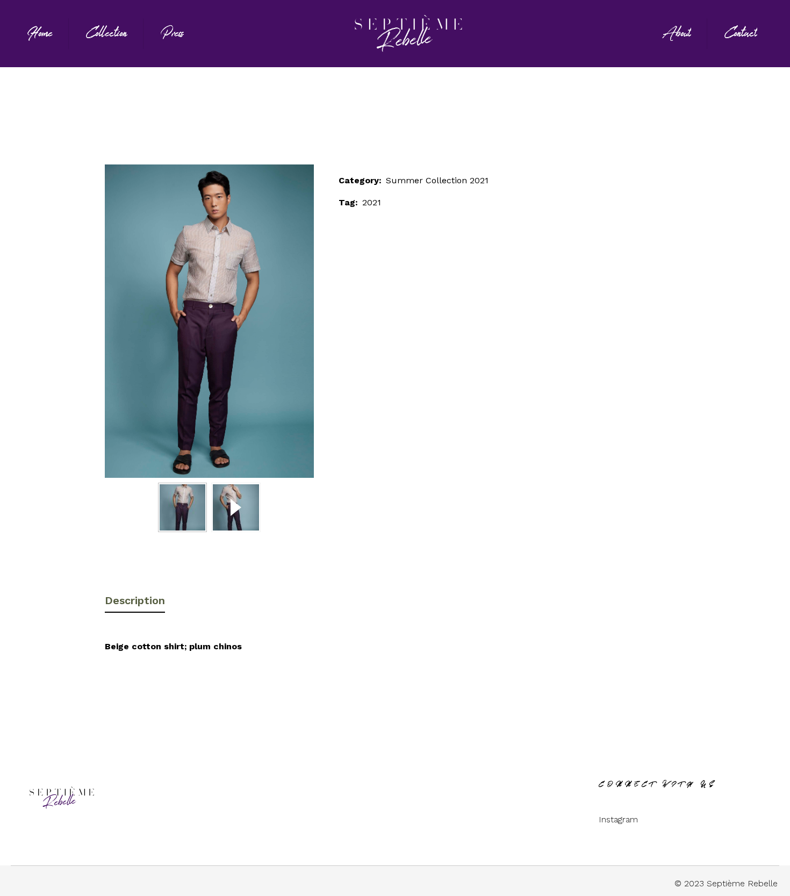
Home (313, 119)
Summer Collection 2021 (390, 119)
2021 (371, 202)
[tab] (135, 596)
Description (135, 600)
